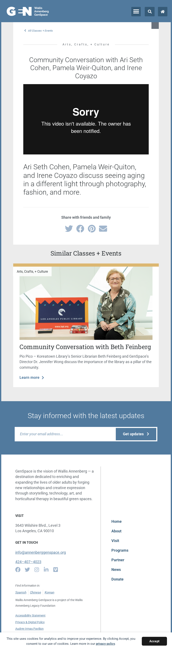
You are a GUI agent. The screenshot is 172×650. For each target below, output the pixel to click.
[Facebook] (18, 569)
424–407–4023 (28, 562)
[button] (136, 11)
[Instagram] (36, 569)
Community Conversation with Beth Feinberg (85, 347)
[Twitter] (27, 569)
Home (116, 521)
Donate (117, 579)
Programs (119, 550)
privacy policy (105, 644)
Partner (117, 560)
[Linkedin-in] (46, 569)
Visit (115, 541)
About (116, 531)
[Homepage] (162, 11)
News (116, 570)
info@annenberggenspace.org (40, 552)
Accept (154, 641)
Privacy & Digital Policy (30, 622)
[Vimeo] (55, 569)
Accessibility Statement (30, 615)
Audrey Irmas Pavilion (29, 628)
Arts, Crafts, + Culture (86, 44)
